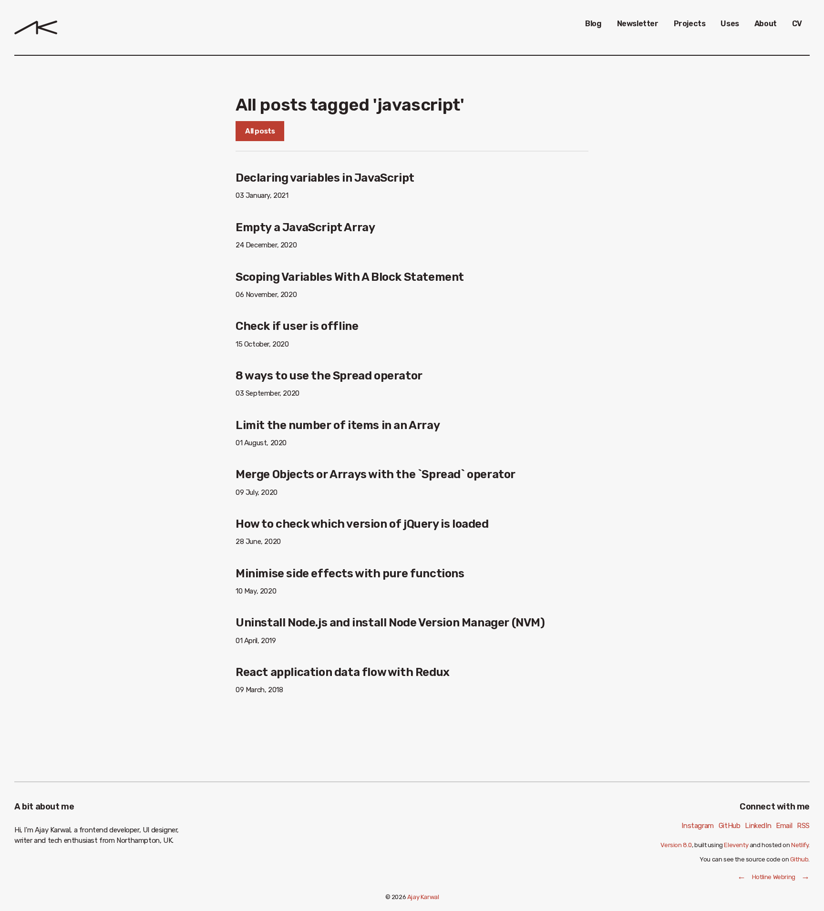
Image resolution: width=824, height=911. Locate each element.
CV (797, 23)
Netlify (799, 845)
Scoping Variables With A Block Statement (350, 277)
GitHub (730, 825)
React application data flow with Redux (343, 672)
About (765, 23)
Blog (593, 23)
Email (784, 825)
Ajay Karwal (423, 897)
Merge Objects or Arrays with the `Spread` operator (375, 474)
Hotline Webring (773, 876)
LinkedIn (758, 825)
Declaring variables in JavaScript (325, 177)
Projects (690, 23)
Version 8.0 (676, 845)
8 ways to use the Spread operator (329, 375)
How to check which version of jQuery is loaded (362, 524)
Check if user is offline (297, 326)
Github (799, 859)
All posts (260, 131)
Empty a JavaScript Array (305, 227)
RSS (803, 825)
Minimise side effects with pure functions (350, 573)
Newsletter (638, 23)
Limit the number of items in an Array (338, 425)
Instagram (697, 825)
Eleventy (736, 845)
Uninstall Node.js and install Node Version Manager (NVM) (390, 622)
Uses (730, 23)
